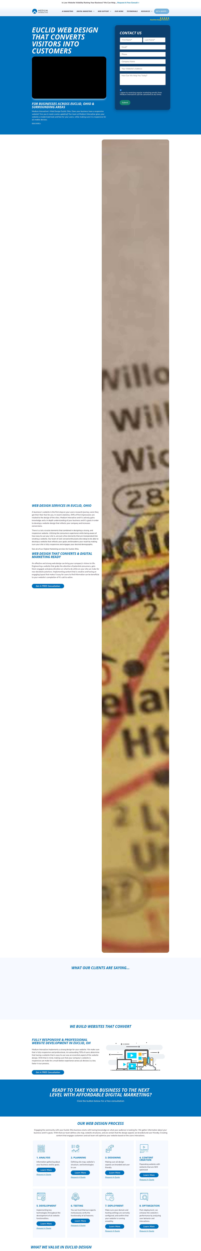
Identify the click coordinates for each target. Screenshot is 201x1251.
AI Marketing (67, 11)
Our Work (119, 11)
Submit (125, 102)
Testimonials (132, 11)
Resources (145, 11)
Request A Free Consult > (128, 2)
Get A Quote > (161, 11)
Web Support (103, 11)
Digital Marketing (84, 11)
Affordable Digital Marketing (112, 1094)
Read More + (36, 123)
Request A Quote (44, 1174)
